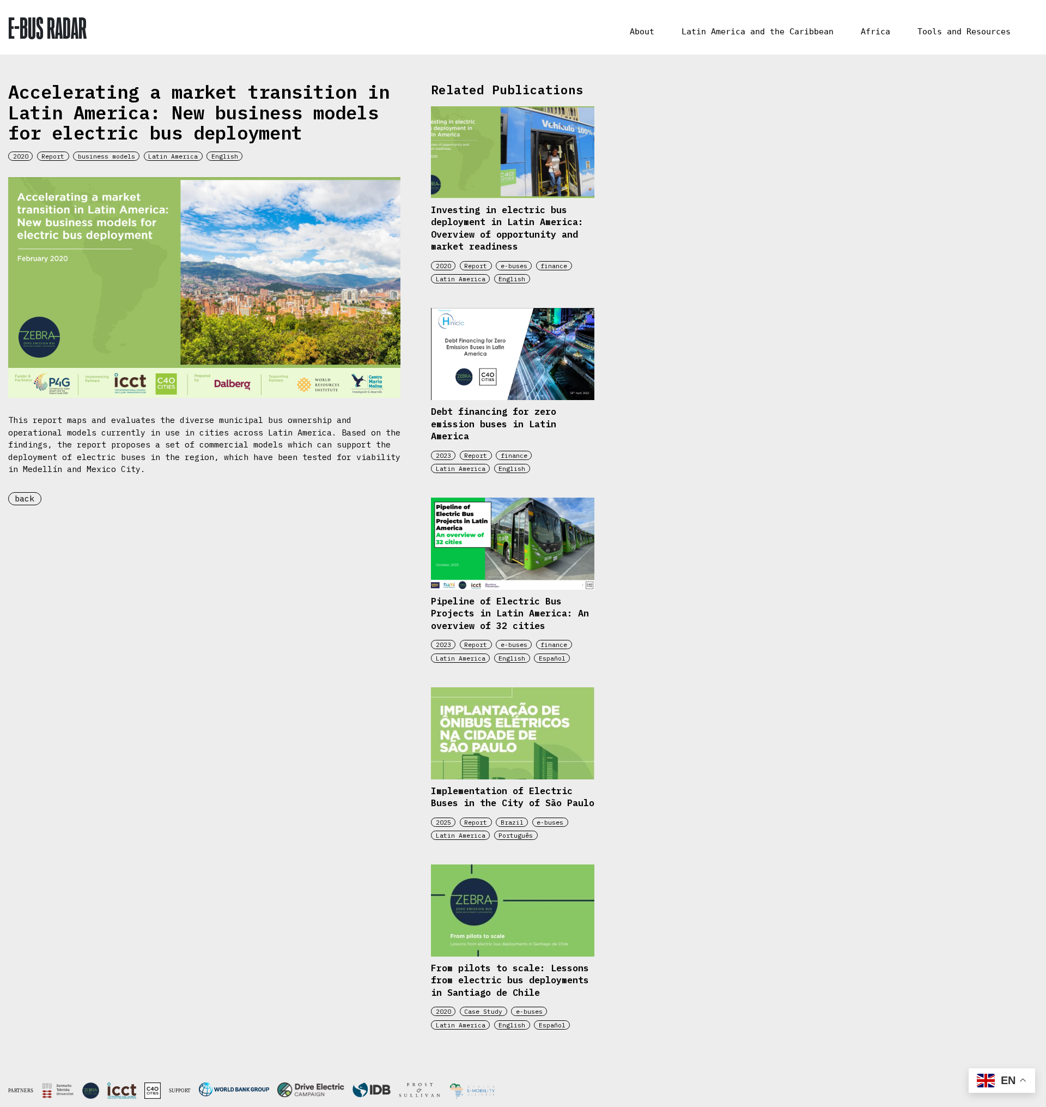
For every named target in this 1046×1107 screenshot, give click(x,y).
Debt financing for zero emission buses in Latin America (493, 424)
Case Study (483, 1011)
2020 (20, 156)
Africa (875, 32)
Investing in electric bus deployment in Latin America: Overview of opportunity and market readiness (507, 228)
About (642, 32)
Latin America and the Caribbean (758, 32)
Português (515, 835)
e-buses (514, 266)
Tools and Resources (964, 32)
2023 (443, 455)
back (24, 498)
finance (553, 266)
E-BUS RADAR (47, 27)
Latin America (173, 156)
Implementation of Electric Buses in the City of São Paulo (512, 797)
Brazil (512, 822)
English (224, 156)
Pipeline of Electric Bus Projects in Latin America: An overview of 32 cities (510, 613)
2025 (443, 822)
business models (106, 156)
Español (552, 658)
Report (52, 156)
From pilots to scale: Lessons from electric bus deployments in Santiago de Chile (510, 980)
